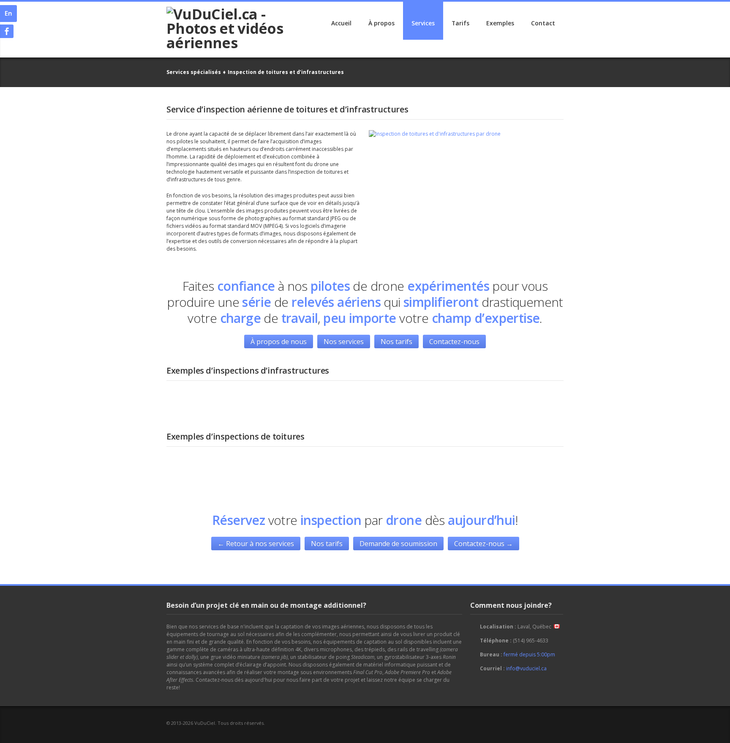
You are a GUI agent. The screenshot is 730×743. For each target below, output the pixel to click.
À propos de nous (279, 341)
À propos (381, 23)
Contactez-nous (454, 341)
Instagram (564, 722)
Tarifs (460, 23)
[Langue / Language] (8, 13)
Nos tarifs (396, 341)
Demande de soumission (398, 543)
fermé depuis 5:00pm (529, 654)
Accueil (341, 23)
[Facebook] (7, 31)
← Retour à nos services (256, 543)
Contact (543, 23)
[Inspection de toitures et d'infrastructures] (435, 134)
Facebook (551, 722)
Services (423, 23)
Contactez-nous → (483, 543)
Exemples (500, 23)
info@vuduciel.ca (526, 668)
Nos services (344, 341)
